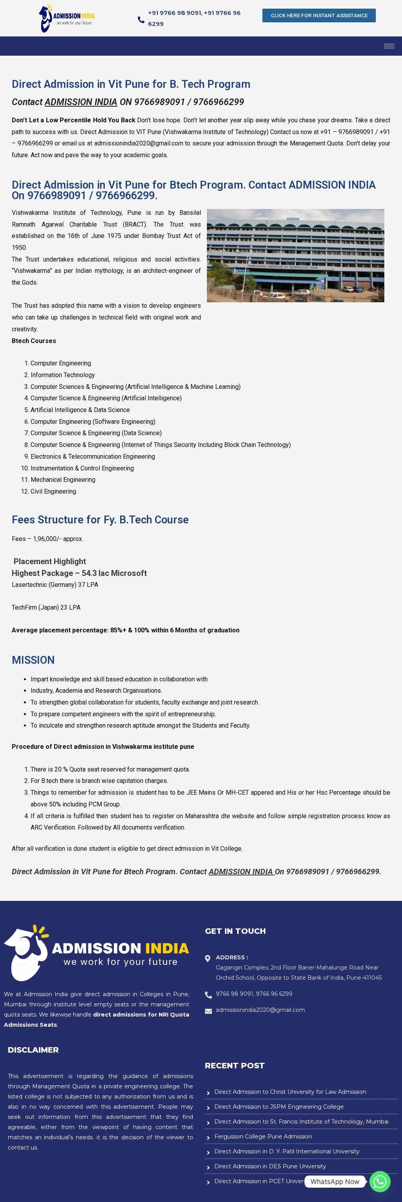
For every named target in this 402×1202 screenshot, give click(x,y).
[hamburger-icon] (389, 46)
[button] (319, 15)
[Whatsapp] (380, 1181)
